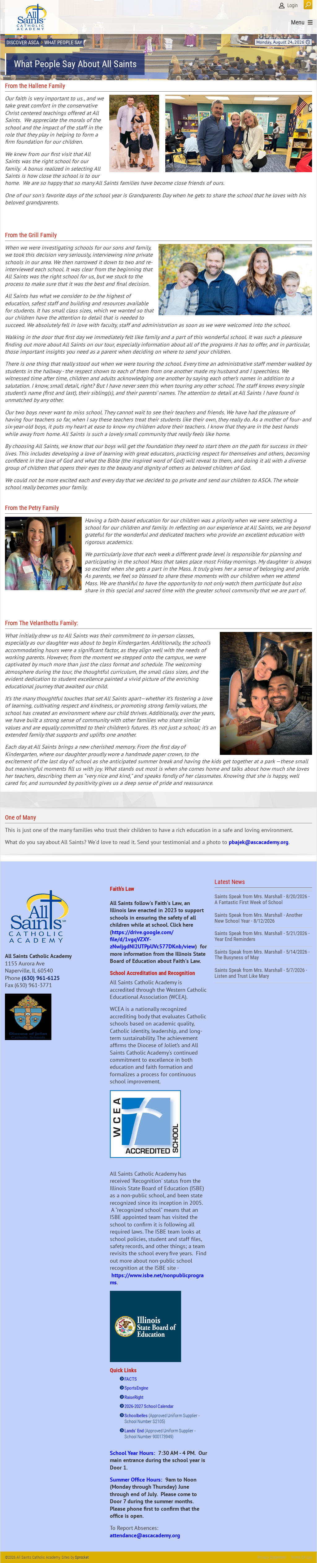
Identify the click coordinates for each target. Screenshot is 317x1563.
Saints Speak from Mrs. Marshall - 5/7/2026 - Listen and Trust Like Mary (263, 974)
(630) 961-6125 (41, 978)
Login (292, 5)
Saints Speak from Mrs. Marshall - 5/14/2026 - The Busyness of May (263, 955)
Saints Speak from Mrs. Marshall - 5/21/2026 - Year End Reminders (263, 937)
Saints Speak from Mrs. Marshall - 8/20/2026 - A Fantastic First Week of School (263, 900)
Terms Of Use (301, 1557)
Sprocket (82, 1557)
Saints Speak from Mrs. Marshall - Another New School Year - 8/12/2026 (263, 919)
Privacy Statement (271, 1557)
